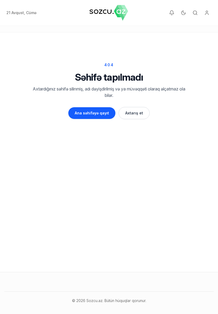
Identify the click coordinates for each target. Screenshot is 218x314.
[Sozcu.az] (109, 12)
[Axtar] (195, 13)
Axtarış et (134, 113)
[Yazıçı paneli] (207, 13)
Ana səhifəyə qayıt (92, 113)
